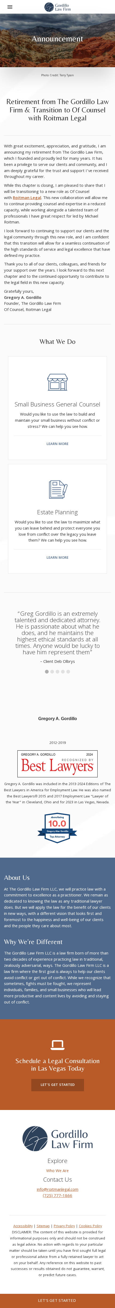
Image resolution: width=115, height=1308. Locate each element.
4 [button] (63, 672)
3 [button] (57, 672)
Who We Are (57, 1171)
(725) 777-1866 (57, 1196)
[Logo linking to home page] (57, 1138)
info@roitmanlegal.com (57, 1190)
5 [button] (68, 672)
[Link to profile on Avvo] (57, 843)
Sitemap (43, 1226)
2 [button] (52, 672)
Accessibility (23, 1226)
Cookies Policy (90, 1226)
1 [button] (47, 672)
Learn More (57, 444)
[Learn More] (57, 375)
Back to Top (104, 1284)
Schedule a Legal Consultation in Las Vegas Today (57, 1065)
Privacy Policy (64, 1226)
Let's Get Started (58, 1085)
